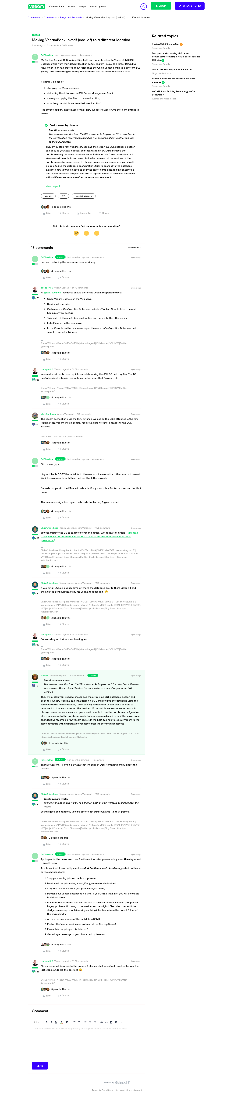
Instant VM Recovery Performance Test (172, 69)
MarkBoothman (48, 414)
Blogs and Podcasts (71, 17)
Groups (82, 6)
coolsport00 (47, 287)
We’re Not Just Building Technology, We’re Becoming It (173, 93)
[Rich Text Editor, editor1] (86, 1041)
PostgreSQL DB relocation (165, 44)
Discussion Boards (161, 48)
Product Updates (98, 6)
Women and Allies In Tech (164, 98)
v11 (63, 196)
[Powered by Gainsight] (117, 1083)
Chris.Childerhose (49, 528)
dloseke (45, 675)
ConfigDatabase (84, 196)
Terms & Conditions (102, 1090)
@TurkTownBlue (52, 292)
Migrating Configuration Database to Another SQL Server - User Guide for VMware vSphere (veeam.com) (89, 536)
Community (34, 17)
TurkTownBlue (47, 55)
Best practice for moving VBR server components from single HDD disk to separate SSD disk (176, 57)
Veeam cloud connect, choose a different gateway (173, 80)
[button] (190, 6)
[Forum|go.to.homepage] (36, 6)
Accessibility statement (129, 1090)
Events (71, 6)
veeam (48, 196)
